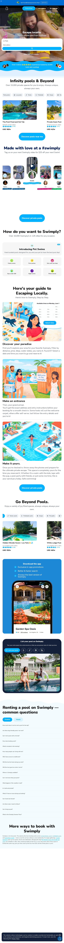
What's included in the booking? (11, 746)
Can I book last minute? (9, 799)
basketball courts (9, 838)
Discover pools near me (32, 136)
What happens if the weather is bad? (12, 783)
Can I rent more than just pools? (11, 778)
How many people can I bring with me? (13, 751)
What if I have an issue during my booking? (14, 793)
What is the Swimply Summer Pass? (12, 814)
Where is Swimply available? (10, 772)
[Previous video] (5, 176)
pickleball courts (56, 836)
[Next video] (59, 176)
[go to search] (32, 48)
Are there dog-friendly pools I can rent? (13, 730)
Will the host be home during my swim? (13, 762)
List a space (42, 8)
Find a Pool (28, 8)
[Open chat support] (59, 938)
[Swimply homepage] (6, 8)
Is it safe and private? (8, 788)
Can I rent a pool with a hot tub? (11, 736)
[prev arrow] (2, 109)
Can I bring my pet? (8, 809)
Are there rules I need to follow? (11, 804)
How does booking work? (9, 741)
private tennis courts (46, 836)
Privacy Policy (16, 939)
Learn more (44, 2)
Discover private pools (32, 218)
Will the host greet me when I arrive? (12, 767)
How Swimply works (31, 54)
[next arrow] (62, 109)
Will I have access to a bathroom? (11, 757)
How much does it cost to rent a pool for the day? (16, 725)
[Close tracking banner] (60, 935)
